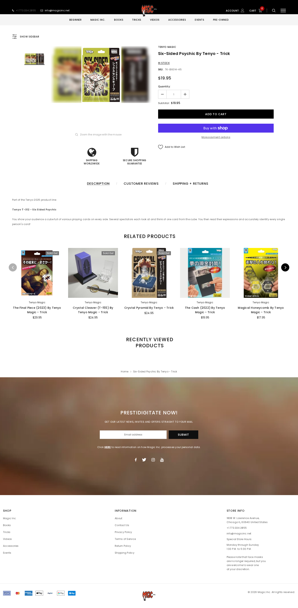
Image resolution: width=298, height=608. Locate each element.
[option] (101, 74)
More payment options (216, 137)
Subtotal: (164, 103)
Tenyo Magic (167, 47)
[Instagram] (153, 460)
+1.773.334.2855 (26, 10)
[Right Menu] (283, 10)
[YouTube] (162, 460)
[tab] (149, 236)
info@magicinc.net (57, 10)
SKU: (160, 69)
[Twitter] (144, 460)
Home (124, 371)
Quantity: (164, 86)
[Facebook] (136, 460)
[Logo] (149, 10)
